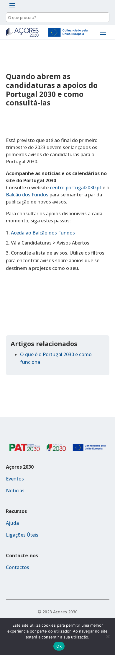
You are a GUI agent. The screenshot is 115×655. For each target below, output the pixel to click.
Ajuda (12, 523)
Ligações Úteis (22, 535)
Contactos (17, 567)
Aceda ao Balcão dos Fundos (43, 232)
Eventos (15, 478)
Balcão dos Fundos (27, 194)
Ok (59, 646)
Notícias (15, 490)
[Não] (108, 636)
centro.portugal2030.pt (75, 187)
